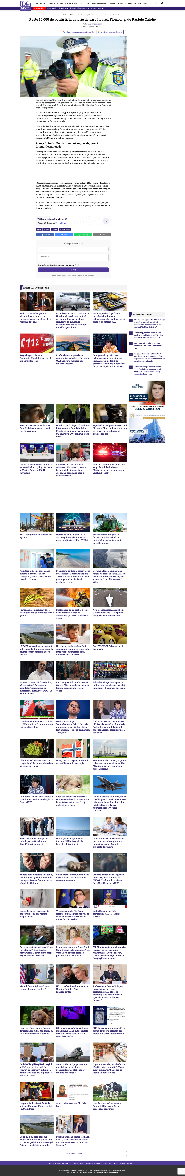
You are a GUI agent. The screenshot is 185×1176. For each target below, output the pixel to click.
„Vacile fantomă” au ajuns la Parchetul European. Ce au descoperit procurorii (107, 1106)
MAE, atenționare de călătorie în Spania (36, 536)
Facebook (46, 234)
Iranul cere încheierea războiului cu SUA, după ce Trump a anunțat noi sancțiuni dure (37, 724)
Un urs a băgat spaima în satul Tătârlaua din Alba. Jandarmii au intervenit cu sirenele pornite (36, 1031)
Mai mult (143, 3)
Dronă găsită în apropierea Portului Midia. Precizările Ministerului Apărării (69, 841)
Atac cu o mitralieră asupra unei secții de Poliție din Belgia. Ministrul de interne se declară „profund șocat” (109, 468)
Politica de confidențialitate (58, 1163)
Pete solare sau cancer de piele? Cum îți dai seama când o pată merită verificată (35, 428)
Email (103, 234)
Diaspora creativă (99, 3)
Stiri (71, 15)
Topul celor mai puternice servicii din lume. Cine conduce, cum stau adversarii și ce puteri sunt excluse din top (110, 429)
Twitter (65, 234)
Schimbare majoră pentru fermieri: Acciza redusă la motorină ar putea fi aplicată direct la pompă (107, 538)
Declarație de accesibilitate (123, 1163)
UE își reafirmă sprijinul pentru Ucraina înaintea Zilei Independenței (72, 989)
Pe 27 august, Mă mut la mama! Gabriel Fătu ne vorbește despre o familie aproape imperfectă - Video (72, 686)
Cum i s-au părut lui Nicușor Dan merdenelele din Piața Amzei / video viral (148, 345)
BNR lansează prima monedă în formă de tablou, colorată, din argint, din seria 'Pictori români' (109, 1031)
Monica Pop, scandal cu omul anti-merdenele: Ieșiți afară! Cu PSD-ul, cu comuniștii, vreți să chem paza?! (148, 335)
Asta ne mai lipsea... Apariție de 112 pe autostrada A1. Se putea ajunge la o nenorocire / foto (108, 612)
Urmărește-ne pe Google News (111, 32)
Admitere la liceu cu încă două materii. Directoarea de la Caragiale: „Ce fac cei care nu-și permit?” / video (35, 575)
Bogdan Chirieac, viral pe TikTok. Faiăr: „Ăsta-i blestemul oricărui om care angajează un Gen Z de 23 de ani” (73, 1140)
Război (60, 3)
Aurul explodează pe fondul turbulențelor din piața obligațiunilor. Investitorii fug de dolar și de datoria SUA (109, 317)
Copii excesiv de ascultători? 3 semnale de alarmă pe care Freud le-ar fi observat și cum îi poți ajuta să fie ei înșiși (73, 800)
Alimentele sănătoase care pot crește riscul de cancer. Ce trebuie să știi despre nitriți (36, 763)
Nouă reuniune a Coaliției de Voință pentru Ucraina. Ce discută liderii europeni (34, 841)
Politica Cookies (77, 1163)
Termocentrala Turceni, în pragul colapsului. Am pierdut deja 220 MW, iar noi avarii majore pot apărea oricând (110, 764)
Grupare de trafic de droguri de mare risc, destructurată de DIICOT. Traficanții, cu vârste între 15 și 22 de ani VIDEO (108, 878)
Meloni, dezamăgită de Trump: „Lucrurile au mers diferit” (35, 987)
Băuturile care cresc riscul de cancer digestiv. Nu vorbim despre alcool (34, 913)
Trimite (73, 270)
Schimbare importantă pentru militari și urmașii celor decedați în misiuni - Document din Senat (109, 685)
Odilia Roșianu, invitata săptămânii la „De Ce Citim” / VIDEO (107, 913)
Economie (85, 3)
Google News (60, 223)
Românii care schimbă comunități (122, 3)
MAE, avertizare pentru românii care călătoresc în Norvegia (72, 762)
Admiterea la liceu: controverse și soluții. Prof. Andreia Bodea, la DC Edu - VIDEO (37, 799)
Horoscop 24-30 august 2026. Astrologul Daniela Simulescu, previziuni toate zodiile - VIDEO (72, 537)
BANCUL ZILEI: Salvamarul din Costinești (108, 647)
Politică (52, 3)
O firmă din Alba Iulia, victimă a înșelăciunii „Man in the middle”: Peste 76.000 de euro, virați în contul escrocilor (72, 1032)
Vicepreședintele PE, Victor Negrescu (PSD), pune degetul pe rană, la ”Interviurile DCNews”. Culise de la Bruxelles (72, 915)
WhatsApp (84, 234)
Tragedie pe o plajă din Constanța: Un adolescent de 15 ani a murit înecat (35, 358)
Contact (108, 1163)
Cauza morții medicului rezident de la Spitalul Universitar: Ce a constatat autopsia (75, 8)
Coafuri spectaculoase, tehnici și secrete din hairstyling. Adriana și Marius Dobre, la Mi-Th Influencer (36, 468)
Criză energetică (71, 3)
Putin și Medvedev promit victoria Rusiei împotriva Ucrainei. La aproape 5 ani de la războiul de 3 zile (35, 317)
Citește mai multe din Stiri (73, 1153)
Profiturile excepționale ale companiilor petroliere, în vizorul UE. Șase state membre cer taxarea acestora (73, 359)
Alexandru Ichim (95, 24)
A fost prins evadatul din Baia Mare (71, 1104)
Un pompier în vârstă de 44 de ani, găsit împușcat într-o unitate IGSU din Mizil (36, 1106)
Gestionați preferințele (94, 1163)
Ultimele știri (40, 3)
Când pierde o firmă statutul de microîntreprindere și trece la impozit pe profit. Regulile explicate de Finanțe (108, 842)
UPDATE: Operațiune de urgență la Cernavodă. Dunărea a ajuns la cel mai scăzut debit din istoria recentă (36, 650)
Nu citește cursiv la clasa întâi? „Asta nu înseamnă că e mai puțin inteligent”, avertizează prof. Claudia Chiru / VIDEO (73, 650)
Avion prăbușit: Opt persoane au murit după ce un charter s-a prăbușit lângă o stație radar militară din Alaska (72, 1068)
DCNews (25, 6)
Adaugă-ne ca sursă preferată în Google (80, 32)
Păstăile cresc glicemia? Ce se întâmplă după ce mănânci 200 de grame (37, 612)
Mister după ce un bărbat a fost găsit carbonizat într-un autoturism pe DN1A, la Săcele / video (72, 614)
